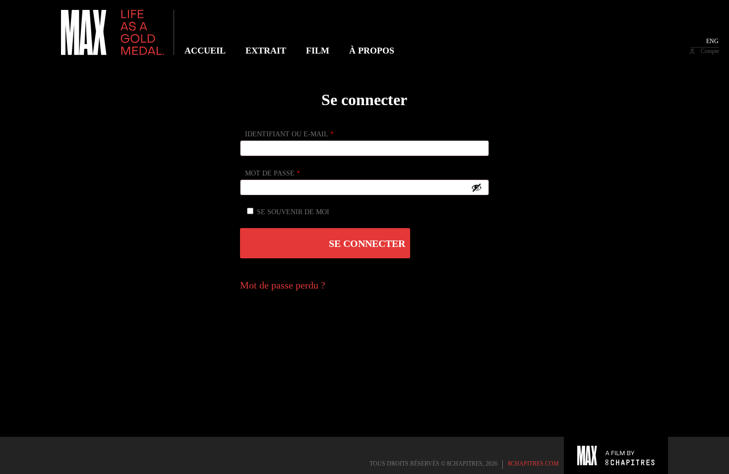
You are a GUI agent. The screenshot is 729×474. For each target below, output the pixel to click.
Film (317, 50)
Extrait (265, 50)
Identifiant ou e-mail (289, 134)
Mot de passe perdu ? (282, 285)
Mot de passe (272, 173)
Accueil (205, 50)
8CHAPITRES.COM (533, 463)
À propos (371, 50)
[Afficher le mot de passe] (476, 187)
